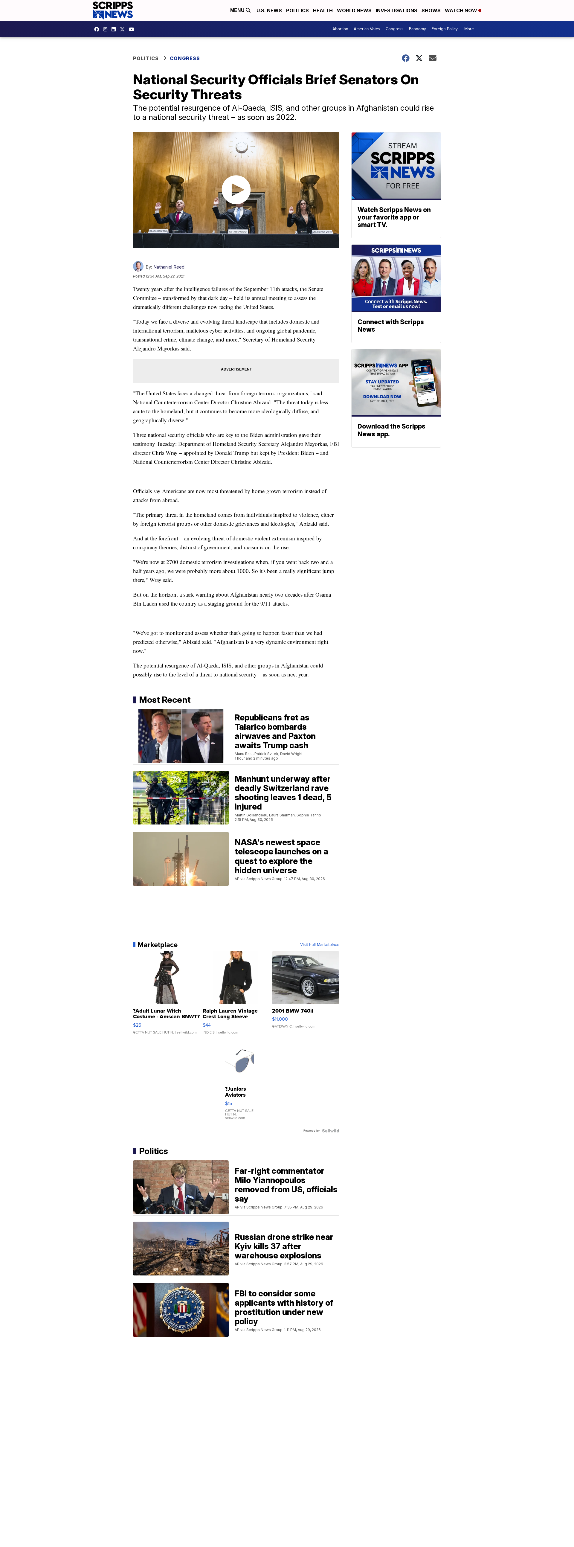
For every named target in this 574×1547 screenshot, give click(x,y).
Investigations (396, 10)
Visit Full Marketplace (319, 945)
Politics (297, 10)
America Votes (367, 29)
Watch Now (461, 10)
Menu (238, 10)
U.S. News (269, 10)
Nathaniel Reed (168, 267)
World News (354, 10)
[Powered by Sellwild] (330, 1131)
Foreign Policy (444, 29)
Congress (395, 29)
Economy (417, 29)
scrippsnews (98, 29)
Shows (431, 10)
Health (323, 10)
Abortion (340, 29)
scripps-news (115, 29)
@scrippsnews (133, 29)
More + (470, 29)
